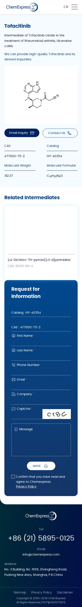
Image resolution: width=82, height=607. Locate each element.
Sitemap (20, 592)
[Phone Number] (41, 371)
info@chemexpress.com (41, 554)
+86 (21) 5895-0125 (41, 538)
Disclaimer (65, 592)
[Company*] (41, 400)
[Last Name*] (41, 357)
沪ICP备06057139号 (53, 602)
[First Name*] (41, 342)
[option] (41, 243)
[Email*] (41, 386)
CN (66, 7)
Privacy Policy (26, 486)
